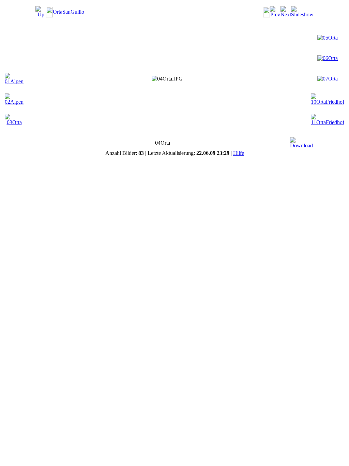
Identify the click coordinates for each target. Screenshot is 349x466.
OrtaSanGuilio (68, 12)
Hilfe (238, 153)
